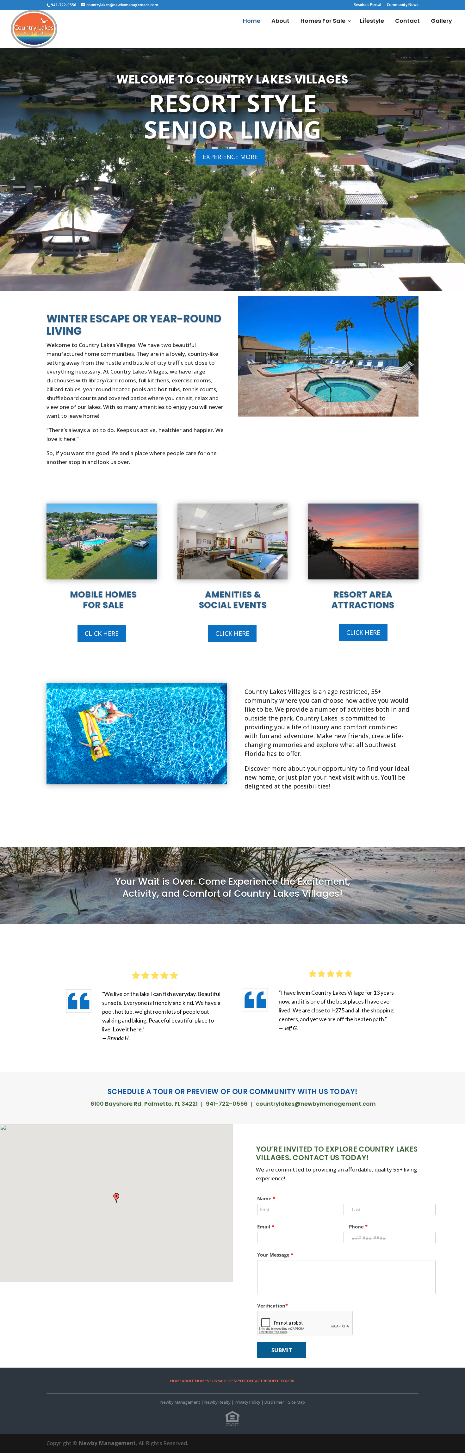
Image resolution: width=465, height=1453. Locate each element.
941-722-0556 (227, 1104)
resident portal (279, 1380)
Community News (402, 5)
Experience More (230, 156)
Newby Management (180, 1402)
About (280, 22)
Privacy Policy (247, 1402)
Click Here (102, 633)
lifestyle (235, 1380)
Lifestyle (372, 22)
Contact (407, 22)
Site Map (296, 1402)
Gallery (441, 22)
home (176, 1380)
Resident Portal (367, 5)
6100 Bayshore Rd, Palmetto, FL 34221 (144, 1104)
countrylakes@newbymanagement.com (316, 1104)
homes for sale (210, 1380)
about (188, 1380)
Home (251, 22)
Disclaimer (274, 1402)
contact (253, 1380)
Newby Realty (217, 1402)
